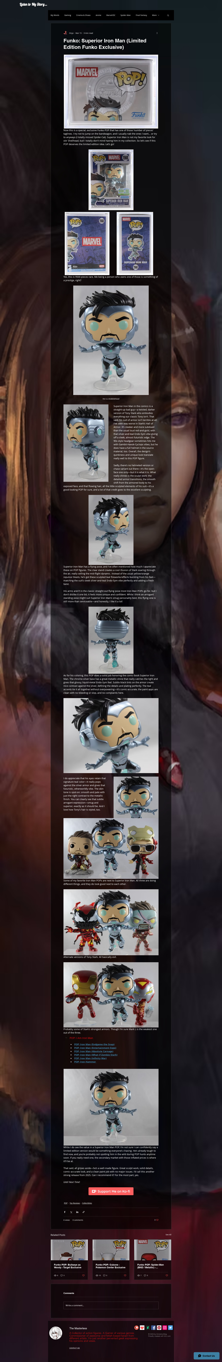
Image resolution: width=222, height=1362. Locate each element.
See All (168, 1234)
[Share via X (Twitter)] (71, 1212)
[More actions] (157, 33)
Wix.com (167, 1336)
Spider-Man (126, 15)
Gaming (67, 15)
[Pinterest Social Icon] (159, 1327)
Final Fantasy (141, 15)
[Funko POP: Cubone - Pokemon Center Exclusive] (111, 1250)
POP (65, 1203)
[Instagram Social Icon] (165, 1327)
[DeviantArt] (148, 1327)
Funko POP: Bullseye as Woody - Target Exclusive (67, 1266)
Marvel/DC (110, 15)
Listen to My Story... (33, 4)
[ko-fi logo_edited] (142, 1327)
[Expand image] (87, 243)
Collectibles (87, 1203)
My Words (55, 15)
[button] (168, 15)
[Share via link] (83, 1212)
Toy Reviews (75, 1203)
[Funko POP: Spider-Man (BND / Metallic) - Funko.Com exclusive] (152, 1250)
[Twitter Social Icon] (170, 1327)
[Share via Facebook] (64, 1212)
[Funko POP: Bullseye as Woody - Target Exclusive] (69, 1250)
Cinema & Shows (83, 15)
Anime (98, 15)
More (154, 15)
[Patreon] (136, 1327)
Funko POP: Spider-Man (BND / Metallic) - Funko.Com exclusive (150, 1266)
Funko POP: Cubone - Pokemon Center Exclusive (110, 1266)
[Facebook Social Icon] (153, 1327)
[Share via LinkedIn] (77, 1212)
